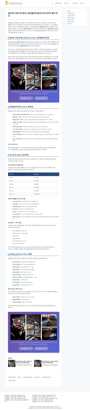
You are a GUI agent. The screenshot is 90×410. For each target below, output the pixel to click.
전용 (19, 138)
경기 (30, 119)
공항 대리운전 (16, 272)
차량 (9, 144)
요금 (18, 126)
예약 (49, 134)
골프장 (22, 22)
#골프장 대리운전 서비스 (28, 377)
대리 (34, 126)
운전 (29, 277)
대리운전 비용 (14, 155)
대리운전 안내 (70, 17)
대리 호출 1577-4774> (26, 98)
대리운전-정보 (70, 21)
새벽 (52, 22)
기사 (23, 117)
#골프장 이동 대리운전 (46, 377)
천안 (33, 119)
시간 (32, 58)
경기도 (69, 11)
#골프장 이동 (37, 377)
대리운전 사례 (70, 13)
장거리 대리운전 (17, 264)
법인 (14, 138)
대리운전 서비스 (29, 38)
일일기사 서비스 (17, 216)
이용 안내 (66, 3)
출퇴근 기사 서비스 (32, 291)
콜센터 (25, 114)
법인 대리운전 (75, 3)
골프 (42, 42)
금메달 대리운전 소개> (41, 98)
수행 (46, 117)
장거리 (38, 122)
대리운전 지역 (70, 19)
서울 (25, 119)
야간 (57, 44)
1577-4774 (14, 30)
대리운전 (10, 26)
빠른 (24, 49)
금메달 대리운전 (58, 3)
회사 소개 (69, 23)
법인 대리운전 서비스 (53, 138)
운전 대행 (31, 269)
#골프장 (19, 377)
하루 (24, 277)
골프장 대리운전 (17, 274)
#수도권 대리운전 (12, 380)
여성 (14, 134)
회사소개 (82, 3)
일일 (14, 277)
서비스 (24, 107)
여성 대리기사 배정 (38, 134)
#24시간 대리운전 (12, 377)
